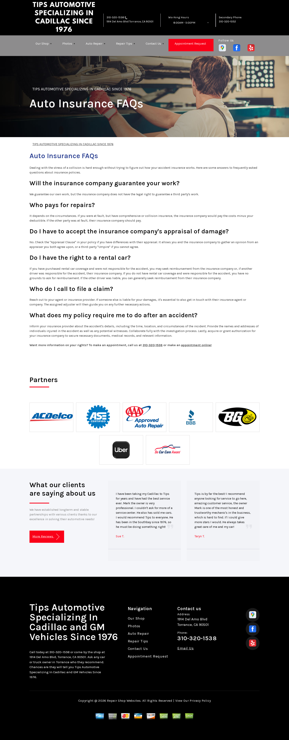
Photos (67, 43)
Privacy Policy (200, 700)
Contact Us (153, 43)
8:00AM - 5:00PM (184, 22)
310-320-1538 (115, 17)
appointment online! (196, 345)
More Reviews (43, 536)
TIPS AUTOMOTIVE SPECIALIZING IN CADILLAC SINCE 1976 (81, 89)
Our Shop (42, 43)
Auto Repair (94, 43)
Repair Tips (124, 43)
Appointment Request (190, 43)
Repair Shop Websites (124, 700)
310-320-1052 (227, 21)
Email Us (185, 648)
